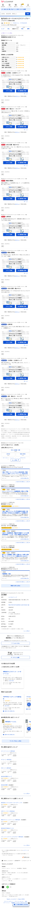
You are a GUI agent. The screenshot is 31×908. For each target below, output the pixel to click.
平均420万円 (24, 23)
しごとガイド (24, 878)
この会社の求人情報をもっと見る (22, 481)
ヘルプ (26, 93)
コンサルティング (12, 597)
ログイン (17, 96)
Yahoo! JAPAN (21, 899)
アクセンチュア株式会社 (7, 547)
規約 (26, 901)
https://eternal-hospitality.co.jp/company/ (18, 604)
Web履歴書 (19, 868)
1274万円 (14, 772)
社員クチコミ (15, 28)
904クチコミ (16, 23)
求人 (9, 28)
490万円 (14, 832)
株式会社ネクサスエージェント (9, 569)
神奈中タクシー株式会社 (7, 486)
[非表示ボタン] (29, 903)
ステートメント (6, 902)
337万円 (14, 841)
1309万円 (14, 764)
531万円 (14, 815)
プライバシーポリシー (8, 901)
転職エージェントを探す (7, 874)
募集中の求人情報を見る (10, 711)
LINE (10, 887)
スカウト (21, 6)
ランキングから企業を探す (22, 872)
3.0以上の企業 (13, 24)
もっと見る (26, 631)
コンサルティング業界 (5, 24)
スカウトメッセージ (6, 868)
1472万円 (14, 755)
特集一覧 (15, 6)
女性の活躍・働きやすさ (12, 144)
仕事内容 (8, 216)
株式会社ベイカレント (7, 504)
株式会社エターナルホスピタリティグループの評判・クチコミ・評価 (14, 70)
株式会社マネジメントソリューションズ (12, 467)
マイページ (28, 6)
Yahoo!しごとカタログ (8, 860)
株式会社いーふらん (10, 721)
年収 (23, 28)
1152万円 (14, 789)
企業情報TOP (17, 860)
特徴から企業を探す (12, 872)
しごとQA (9, 6)
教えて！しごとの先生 (6, 878)
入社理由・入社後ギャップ (13, 72)
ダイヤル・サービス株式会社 (9, 525)
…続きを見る (11, 680)
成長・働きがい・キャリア (13, 108)
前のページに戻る (7, 33)
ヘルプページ (25, 850)
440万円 (14, 807)
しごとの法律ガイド (16, 878)
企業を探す (3, 6)
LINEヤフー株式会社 (6, 892)
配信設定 (24, 868)
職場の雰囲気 (9, 180)
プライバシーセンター (19, 901)
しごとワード (4, 880)
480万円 (14, 824)
